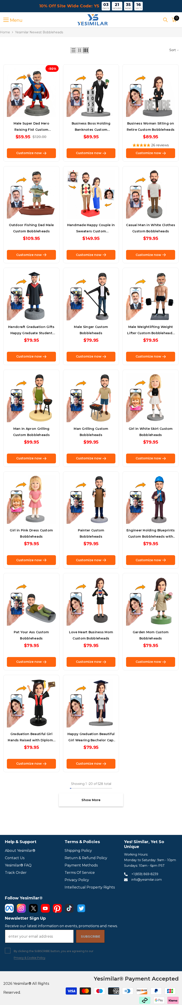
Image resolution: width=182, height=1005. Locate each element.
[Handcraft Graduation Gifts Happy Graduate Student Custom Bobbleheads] (31, 295)
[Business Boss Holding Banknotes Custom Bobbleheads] (91, 92)
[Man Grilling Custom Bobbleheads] (91, 397)
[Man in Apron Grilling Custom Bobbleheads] (31, 397)
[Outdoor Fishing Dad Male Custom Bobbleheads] (31, 194)
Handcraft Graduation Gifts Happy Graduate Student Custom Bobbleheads (31, 330)
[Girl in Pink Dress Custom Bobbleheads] (31, 499)
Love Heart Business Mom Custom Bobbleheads (91, 635)
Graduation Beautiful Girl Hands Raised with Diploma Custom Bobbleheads (31, 737)
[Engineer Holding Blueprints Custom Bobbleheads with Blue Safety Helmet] (150, 499)
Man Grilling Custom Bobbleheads (91, 432)
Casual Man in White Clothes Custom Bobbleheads (150, 228)
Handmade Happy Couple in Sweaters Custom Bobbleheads (91, 228)
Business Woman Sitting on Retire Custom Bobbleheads (150, 126)
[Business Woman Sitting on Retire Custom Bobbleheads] (150, 92)
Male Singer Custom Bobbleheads (91, 330)
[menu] (6, 19)
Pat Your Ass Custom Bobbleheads (31, 635)
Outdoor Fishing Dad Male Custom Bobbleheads (31, 228)
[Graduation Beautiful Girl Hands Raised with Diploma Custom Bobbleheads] (31, 703)
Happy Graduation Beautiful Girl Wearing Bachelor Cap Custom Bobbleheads (91, 737)
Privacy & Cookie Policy (29, 957)
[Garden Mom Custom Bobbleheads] (150, 601)
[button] (73, 50)
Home (5, 32)
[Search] (165, 20)
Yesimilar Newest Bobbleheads (39, 32)
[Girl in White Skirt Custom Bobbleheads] (150, 397)
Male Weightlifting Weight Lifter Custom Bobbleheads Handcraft (150, 330)
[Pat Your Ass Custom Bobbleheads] (31, 601)
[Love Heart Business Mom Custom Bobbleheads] (91, 601)
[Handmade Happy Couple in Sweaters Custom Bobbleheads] (91, 194)
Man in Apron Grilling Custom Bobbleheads (31, 432)
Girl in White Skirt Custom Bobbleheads (151, 432)
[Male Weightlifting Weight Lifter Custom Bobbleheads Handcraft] (150, 295)
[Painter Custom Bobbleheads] (91, 499)
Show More (91, 800)
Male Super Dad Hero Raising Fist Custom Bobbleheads (31, 127)
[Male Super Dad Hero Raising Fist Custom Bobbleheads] (31, 92)
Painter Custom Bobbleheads (91, 533)
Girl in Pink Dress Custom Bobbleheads (31, 533)
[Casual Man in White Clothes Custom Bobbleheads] (150, 194)
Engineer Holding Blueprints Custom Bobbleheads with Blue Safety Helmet (151, 534)
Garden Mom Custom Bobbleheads (151, 635)
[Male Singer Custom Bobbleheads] (91, 295)
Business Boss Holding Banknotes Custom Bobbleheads (91, 127)
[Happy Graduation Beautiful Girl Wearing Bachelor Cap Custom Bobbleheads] (91, 703)
